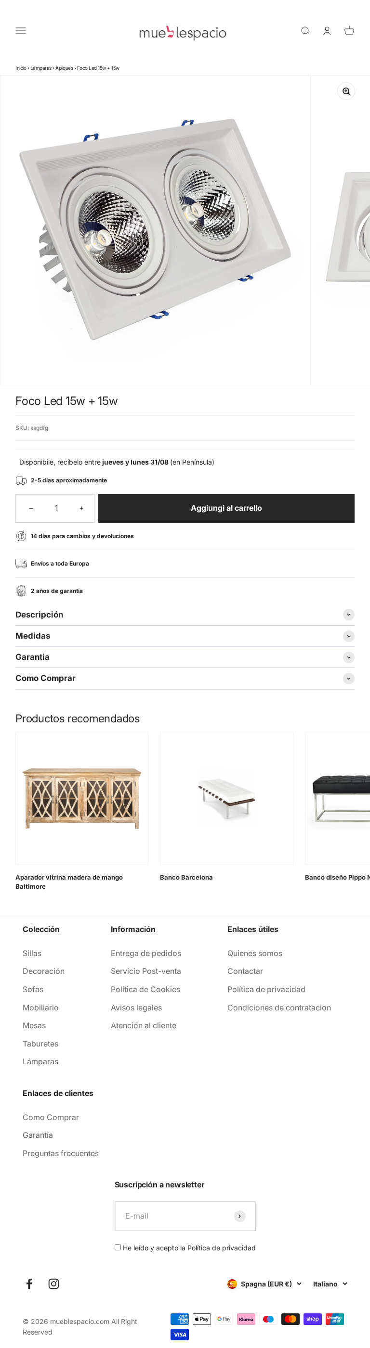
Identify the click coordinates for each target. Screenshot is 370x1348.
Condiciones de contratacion (279, 1007)
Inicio (20, 68)
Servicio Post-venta (146, 971)
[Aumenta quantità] (81, 508)
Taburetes (40, 1043)
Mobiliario (41, 1007)
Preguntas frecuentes (61, 1153)
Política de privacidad (266, 989)
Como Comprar (51, 1117)
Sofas (33, 989)
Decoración (44, 971)
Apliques (64, 68)
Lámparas (41, 68)
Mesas (34, 1025)
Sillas (32, 953)
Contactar (245, 971)
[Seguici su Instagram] (53, 1283)
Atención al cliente (143, 1025)
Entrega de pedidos (146, 953)
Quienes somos (254, 953)
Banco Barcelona (186, 877)
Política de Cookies (145, 989)
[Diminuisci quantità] (31, 508)
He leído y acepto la (188, 1248)
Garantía (38, 1135)
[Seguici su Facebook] (29, 1283)
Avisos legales (136, 1007)
